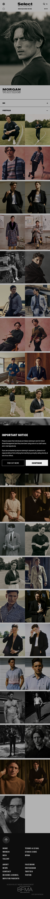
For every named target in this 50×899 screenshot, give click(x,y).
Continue (37, 463)
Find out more (13, 463)
